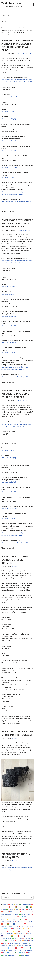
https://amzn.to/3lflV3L (8, 177)
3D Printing (19, 54)
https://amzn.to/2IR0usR (9, 97)
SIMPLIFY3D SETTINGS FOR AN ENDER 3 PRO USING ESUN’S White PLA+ (17, 223)
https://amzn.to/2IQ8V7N (9, 111)
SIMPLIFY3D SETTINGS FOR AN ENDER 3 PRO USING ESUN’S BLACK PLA (17, 393)
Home (3, 15)
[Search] (31, 898)
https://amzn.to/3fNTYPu (9, 151)
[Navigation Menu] (31, 4)
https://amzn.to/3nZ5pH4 (9, 167)
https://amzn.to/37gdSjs (8, 119)
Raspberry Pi (27, 54)
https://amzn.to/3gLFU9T (9, 294)
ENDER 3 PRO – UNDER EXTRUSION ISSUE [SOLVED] (14, 559)
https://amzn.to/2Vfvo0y (9, 141)
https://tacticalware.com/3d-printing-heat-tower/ (16, 201)
